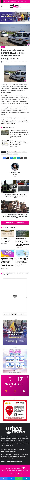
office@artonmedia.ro (12, 451)
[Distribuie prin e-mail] (21, 158)
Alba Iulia (9, 151)
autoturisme (24, 151)
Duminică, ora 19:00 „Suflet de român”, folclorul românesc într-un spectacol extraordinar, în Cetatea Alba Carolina (22, 242)
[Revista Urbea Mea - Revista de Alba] (15, 6)
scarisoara (4, 153)
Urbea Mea (15, 153)
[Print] (24, 158)
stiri (7, 153)
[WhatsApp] (14, 158)
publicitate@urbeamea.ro (13, 458)
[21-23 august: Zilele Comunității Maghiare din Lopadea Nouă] (7, 233)
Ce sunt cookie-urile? (6, 470)
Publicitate (15, 11)
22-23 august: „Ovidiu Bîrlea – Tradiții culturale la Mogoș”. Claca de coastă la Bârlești (19, 142)
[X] (7, 158)
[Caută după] (2, 6)
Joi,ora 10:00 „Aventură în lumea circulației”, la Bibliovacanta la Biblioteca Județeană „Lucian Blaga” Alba (22, 261)
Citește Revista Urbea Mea (18, 470)
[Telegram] (17, 158)
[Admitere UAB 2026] (15, 17)
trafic (11, 153)
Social (3, 47)
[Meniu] (28, 6)
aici (20, 461)
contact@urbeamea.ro (15, 456)
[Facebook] (3, 158)
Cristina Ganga (6, 62)
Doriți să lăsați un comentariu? (15, 222)
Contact (26, 470)
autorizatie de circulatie (16, 151)
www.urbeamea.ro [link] (13, 438)
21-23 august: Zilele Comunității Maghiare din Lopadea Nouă (7, 240)
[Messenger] (10, 158)
